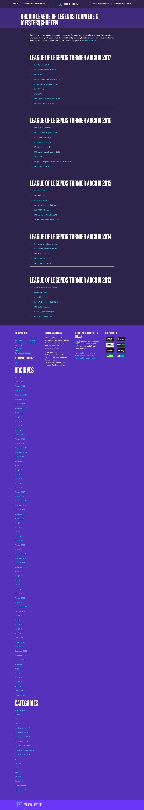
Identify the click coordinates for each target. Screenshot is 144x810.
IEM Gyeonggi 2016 (42, 137)
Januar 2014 (19, 646)
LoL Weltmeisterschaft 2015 (46, 205)
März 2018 (19, 435)
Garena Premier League (44, 312)
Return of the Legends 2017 (46, 84)
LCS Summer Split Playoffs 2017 (48, 79)
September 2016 (21, 514)
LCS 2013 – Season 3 (42, 307)
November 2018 (21, 399)
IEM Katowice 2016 (42, 142)
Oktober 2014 (20, 611)
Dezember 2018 (21, 395)
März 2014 (19, 638)
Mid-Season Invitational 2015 (46, 220)
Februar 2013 (20, 695)
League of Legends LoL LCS (25, 750)
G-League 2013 (40, 292)
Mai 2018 (18, 426)
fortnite (18, 724)
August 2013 (19, 669)
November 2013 (21, 655)
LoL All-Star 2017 (41, 65)
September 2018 (21, 408)
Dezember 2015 (21, 554)
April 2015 (19, 589)
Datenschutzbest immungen (19, 344)
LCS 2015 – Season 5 (42, 210)
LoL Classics (19, 763)
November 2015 (21, 558)
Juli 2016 (18, 523)
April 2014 (19, 633)
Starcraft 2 (19, 781)
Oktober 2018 (20, 404)
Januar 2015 (19, 602)
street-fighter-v (20, 785)
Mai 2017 (18, 479)
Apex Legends (20, 710)
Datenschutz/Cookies (19, 353)
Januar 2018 (19, 443)
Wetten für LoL (90, 41)
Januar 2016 (19, 549)
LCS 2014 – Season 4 (42, 263)
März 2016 (19, 541)
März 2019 (19, 382)
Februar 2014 (20, 642)
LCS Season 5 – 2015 (22, 732)
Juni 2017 (18, 474)
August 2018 (19, 412)
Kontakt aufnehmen (34, 341)
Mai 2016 (18, 532)
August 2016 (19, 518)
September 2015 (21, 567)
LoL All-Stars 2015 (42, 191)
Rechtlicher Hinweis (19, 349)
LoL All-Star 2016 (41, 166)
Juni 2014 (18, 624)
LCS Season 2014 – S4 (23, 728)
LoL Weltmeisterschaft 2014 (46, 249)
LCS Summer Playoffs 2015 (45, 215)
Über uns (33, 338)
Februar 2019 (20, 386)
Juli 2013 (18, 673)
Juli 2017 (18, 470)
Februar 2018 (20, 439)
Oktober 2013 (20, 660)
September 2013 (21, 664)
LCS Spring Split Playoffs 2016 (47, 152)
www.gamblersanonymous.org (86, 358)
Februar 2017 (20, 492)
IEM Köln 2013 (40, 297)
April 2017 (19, 483)
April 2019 (19, 377)
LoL (16, 759)
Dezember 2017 (21, 448)
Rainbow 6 (19, 777)
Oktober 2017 (20, 457)
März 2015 (19, 593)
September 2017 (21, 461)
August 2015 (19, 571)
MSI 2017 (38, 94)
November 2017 (21, 452)
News (17, 768)
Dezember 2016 (21, 501)
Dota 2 (17, 719)
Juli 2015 (18, 576)
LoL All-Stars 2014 (42, 258)
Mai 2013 (18, 682)
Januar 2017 (19, 496)
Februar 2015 (20, 598)
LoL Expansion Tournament (45, 244)
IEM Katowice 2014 (42, 253)
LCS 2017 (38, 74)
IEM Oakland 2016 (42, 147)
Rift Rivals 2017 (41, 89)
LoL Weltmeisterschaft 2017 (46, 70)
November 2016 (21, 505)
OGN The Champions (43, 316)
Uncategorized (20, 790)
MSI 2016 (38, 157)
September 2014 (21, 616)
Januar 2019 (19, 390)
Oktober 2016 (20, 510)
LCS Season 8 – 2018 (22, 746)
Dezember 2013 (21, 651)
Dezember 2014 (21, 607)
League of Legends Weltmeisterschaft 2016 (52, 161)
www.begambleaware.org (84, 355)
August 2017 (19, 465)
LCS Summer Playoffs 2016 (45, 132)
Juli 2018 (18, 417)
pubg (17, 772)
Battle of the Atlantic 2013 (45, 287)
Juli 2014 (18, 620)
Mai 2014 (18, 629)
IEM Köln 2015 (40, 195)
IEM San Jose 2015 (42, 200)
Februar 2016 (20, 545)
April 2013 (19, 686)
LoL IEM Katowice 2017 (44, 103)
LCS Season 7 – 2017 (22, 741)
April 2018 (19, 430)
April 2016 (19, 536)
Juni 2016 (18, 527)
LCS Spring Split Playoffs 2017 (47, 99)
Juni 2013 (18, 677)
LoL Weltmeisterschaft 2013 (46, 302)
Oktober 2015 (20, 563)
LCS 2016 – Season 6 (42, 128)
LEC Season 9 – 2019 (22, 754)
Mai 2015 (18, 585)
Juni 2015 (18, 580)
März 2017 (19, 488)
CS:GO (17, 715)
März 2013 (19, 691)
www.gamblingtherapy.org (85, 353)
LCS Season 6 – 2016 (22, 737)
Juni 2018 (18, 421)
